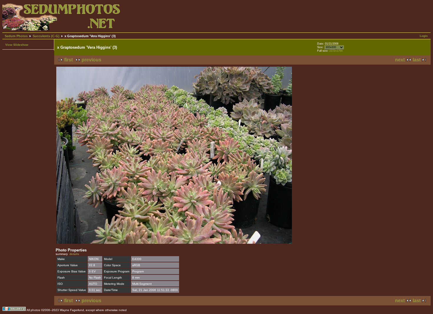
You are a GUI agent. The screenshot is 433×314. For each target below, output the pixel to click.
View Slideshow (16, 44)
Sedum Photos (16, 36)
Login (424, 35)
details (74, 254)
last (417, 59)
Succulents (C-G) (46, 36)
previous (91, 59)
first (68, 59)
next (400, 59)
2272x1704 (336, 50)
